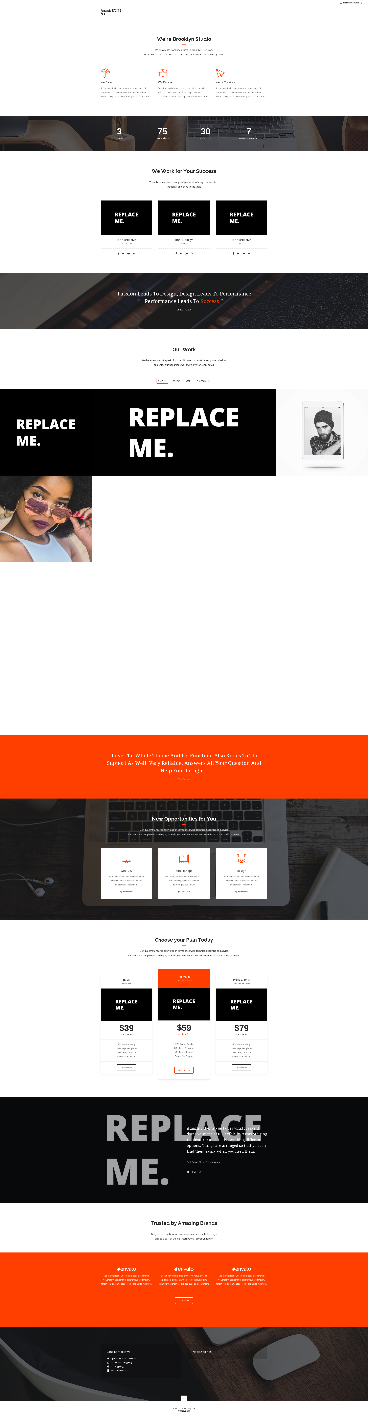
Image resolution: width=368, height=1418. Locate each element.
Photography (203, 381)
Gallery (176, 381)
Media (188, 381)
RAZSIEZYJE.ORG (184, 1411)
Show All (162, 381)
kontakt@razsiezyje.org (352, 3)
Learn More (128, 891)
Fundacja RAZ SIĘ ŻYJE (111, 12)
